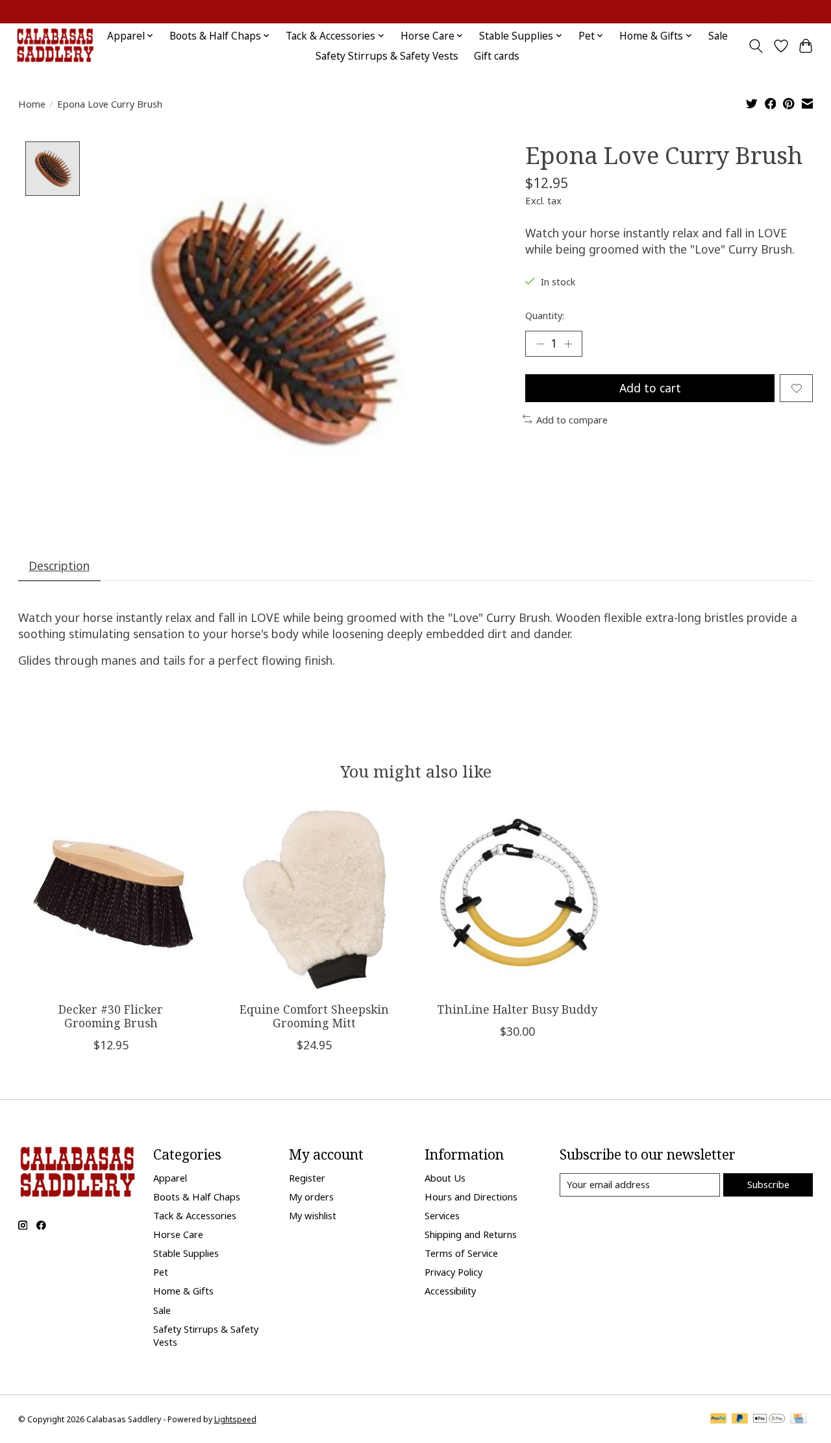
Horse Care (178, 1234)
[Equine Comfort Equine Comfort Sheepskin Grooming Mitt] (314, 899)
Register (307, 1177)
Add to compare (572, 419)
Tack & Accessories (194, 1215)
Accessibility (450, 1290)
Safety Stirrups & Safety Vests (387, 56)
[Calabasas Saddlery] (55, 46)
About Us (445, 1177)
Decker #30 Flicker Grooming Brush (110, 1016)
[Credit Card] (798, 1419)
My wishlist (312, 1215)
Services (442, 1215)
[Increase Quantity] (568, 344)
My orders (311, 1196)
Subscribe (768, 1184)
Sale (718, 36)
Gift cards (496, 56)
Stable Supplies (186, 1252)
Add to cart (650, 388)
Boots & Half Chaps (196, 1196)
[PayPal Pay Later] (740, 1419)
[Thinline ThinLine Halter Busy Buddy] (517, 899)
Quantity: (544, 315)
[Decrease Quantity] (540, 344)
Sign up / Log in (786, 12)
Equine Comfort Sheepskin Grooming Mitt (313, 1016)
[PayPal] (718, 1419)
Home (31, 103)
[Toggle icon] (755, 46)
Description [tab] (59, 565)
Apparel (170, 1177)
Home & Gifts (183, 1290)
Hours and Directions (471, 1196)
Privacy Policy (453, 1271)
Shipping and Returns (471, 1234)
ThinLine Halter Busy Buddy (517, 1009)
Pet (160, 1271)
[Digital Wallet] (769, 1419)
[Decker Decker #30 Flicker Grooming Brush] (111, 899)
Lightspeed (235, 1419)
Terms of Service (461, 1252)
